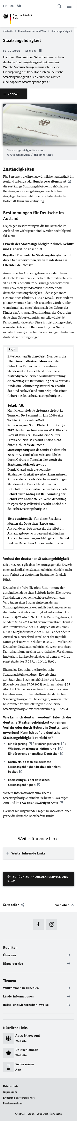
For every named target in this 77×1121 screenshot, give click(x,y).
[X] (26, 924)
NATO (7, 632)
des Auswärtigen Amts (39, 803)
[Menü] (69, 6)
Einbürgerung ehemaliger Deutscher (33, 754)
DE (12, 6)
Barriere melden (13, 1103)
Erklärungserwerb (47, 744)
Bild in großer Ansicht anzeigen (40, 124)
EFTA (45, 632)
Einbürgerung (17, 744)
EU (36, 627)
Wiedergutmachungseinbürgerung (32, 749)
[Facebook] (39, 924)
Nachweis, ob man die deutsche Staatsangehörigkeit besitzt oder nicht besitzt (34, 767)
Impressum (10, 1092)
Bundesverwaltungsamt (49, 181)
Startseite (7, 31)
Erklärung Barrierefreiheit (18, 1097)
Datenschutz (10, 1086)
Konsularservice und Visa (32, 31)
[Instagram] (53, 924)
